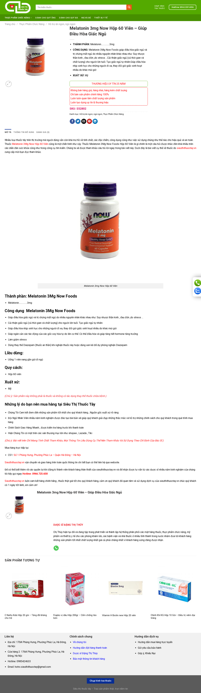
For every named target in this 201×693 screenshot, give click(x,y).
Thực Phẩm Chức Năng (17, 18)
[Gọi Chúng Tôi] (56, 548)
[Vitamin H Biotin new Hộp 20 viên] (125, 589)
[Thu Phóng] (8, 84)
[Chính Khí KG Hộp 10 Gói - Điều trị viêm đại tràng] (173, 589)
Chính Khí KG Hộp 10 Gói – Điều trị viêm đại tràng (173, 617)
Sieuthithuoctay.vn (14, 462)
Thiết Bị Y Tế (100, 18)
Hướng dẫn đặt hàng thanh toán (90, 647)
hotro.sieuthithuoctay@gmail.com (33, 666)
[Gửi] (129, 7)
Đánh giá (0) (43, 132)
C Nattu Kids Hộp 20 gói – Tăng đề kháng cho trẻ (26, 617)
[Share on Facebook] (72, 121)
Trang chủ (10, 24)
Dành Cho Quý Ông (45, 18)
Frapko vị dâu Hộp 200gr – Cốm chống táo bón (75, 617)
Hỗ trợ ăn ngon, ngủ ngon (61, 24)
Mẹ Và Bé (86, 18)
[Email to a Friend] (83, 121)
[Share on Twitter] (78, 121)
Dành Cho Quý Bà (68, 18)
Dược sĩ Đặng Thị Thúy (85, 653)
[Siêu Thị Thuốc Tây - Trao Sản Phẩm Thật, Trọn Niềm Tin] (18, 7)
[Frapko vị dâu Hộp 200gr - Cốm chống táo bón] (76, 589)
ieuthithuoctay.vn (15, 480)
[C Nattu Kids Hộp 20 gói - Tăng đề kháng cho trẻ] (27, 589)
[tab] (8, 132)
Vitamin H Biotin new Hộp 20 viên (119, 615)
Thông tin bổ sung (24, 132)
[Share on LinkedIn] (95, 121)
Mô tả (8, 132)
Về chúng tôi (79, 642)
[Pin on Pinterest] (89, 121)
